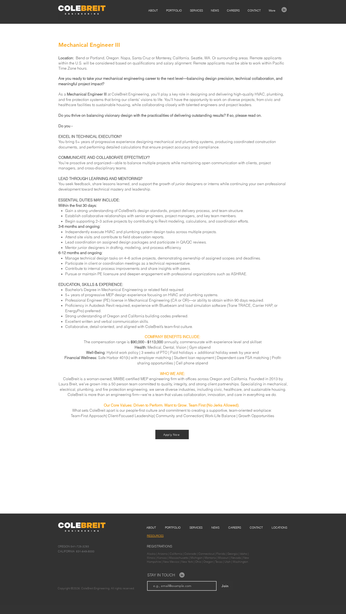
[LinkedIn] (284, 9)
